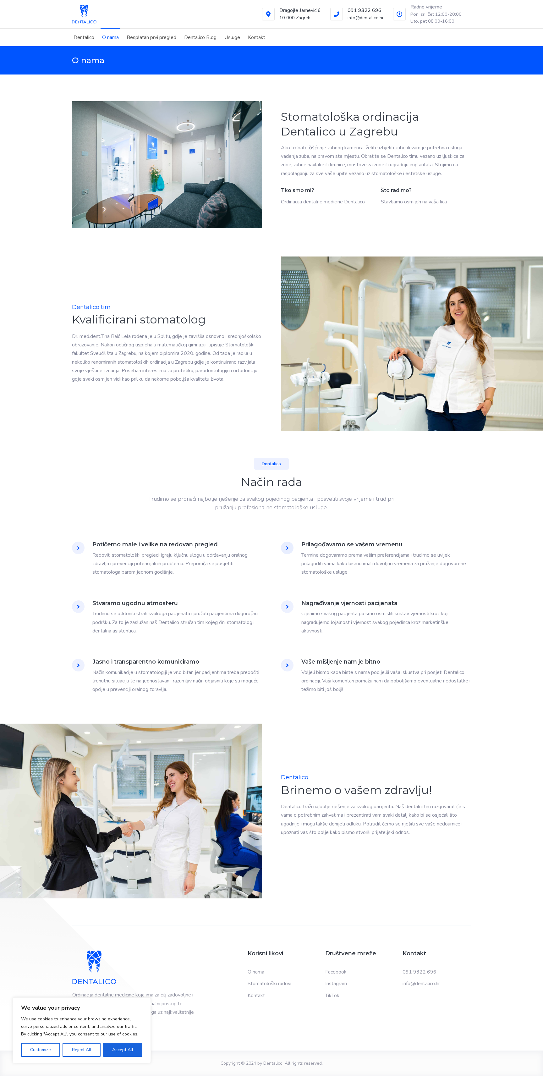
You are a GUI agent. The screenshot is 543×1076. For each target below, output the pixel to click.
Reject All (81, 1050)
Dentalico (84, 37)
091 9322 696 (364, 10)
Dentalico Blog (200, 37)
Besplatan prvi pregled (151, 37)
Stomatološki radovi (269, 983)
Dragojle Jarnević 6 (300, 10)
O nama (110, 37)
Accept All (122, 1050)
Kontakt (256, 37)
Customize (40, 1050)
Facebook (336, 971)
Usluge (232, 37)
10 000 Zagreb (294, 17)
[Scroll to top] (530, 1063)
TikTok (332, 995)
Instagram (336, 983)
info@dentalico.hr (366, 17)
